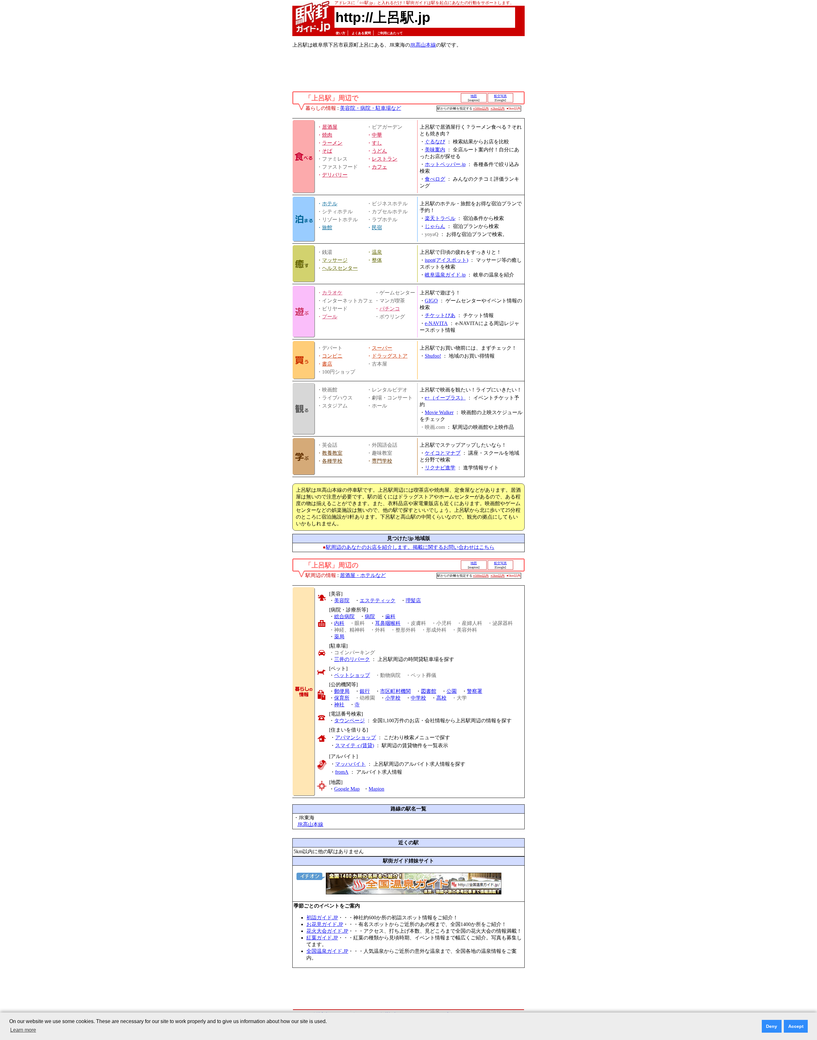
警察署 (474, 691)
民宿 (377, 227)
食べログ (435, 179)
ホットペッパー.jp (445, 164)
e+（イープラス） (445, 397)
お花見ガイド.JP (324, 924)
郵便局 (341, 691)
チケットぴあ (440, 315)
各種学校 (332, 461)
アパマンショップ (355, 737)
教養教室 (332, 453)
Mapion (376, 789)
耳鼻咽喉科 (388, 623)
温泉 (377, 252)
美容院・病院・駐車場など (370, 108)
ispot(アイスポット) (446, 260)
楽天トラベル (440, 218)
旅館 (327, 227)
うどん (379, 151)
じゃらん (435, 226)
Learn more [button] (23, 1030)
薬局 (339, 636)
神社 (339, 704)
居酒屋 (329, 127)
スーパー (382, 348)
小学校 (393, 698)
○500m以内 (481, 108)
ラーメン (332, 143)
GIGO (431, 300)
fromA (342, 772)
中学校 (418, 698)
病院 (370, 616)
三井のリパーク (352, 659)
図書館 (428, 691)
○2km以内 (498, 108)
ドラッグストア (390, 356)
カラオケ (332, 292)
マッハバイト (350, 764)
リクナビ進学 (440, 467)
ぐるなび (435, 141)
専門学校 (382, 461)
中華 (377, 135)
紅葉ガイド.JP (322, 937)
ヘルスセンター (340, 268)
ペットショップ (352, 675)
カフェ (379, 167)
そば (327, 151)
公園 (451, 691)
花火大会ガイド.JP (327, 931)
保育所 (341, 698)
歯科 (390, 616)
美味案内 (435, 149)
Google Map (347, 789)
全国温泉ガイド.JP (327, 951)
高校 (441, 698)
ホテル (329, 203)
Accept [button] (796, 1026)
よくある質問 (361, 33)
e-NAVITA (436, 323)
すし (377, 143)
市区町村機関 (395, 691)
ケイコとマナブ (443, 453)
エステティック (377, 600)
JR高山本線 (423, 45)
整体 (377, 260)
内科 (339, 623)
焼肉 (327, 135)
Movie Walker (439, 412)
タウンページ (349, 720)
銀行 (365, 691)
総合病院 (344, 616)
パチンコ (389, 308)
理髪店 (413, 600)
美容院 (341, 600)
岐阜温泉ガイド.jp (445, 274)
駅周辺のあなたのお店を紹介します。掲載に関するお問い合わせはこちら (410, 547)
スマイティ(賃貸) (354, 745)
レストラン (384, 159)
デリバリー (335, 175)
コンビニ (332, 356)
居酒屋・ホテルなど (363, 575)
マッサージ (335, 260)
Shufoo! (433, 356)
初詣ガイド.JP (322, 917)
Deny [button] (771, 1026)
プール (329, 316)
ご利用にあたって (390, 33)
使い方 (340, 33)
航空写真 (500, 96)
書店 (327, 364)
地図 (473, 96)
